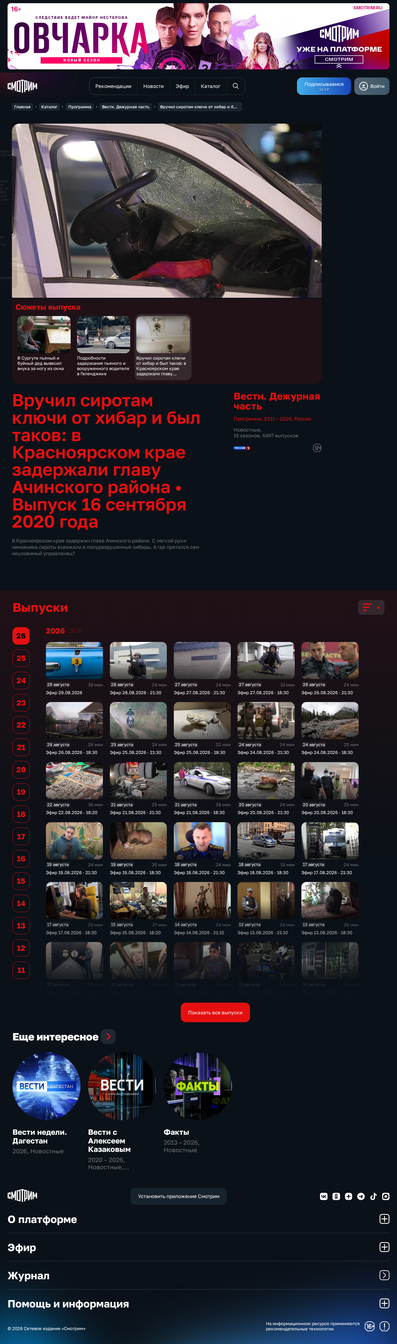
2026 (75, 630)
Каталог (49, 106)
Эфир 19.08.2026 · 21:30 (71, 872)
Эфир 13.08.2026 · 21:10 (262, 932)
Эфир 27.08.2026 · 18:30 (263, 692)
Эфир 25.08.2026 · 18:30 (199, 752)
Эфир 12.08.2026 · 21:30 (71, 992)
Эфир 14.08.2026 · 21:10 (199, 932)
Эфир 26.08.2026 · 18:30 (71, 752)
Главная (22, 106)
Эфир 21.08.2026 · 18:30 (199, 812)
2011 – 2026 (278, 419)
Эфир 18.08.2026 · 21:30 (199, 872)
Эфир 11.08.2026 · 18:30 (262, 992)
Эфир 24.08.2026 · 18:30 (327, 752)
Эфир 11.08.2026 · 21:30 (199, 992)
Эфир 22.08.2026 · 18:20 (71, 812)
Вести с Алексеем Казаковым (109, 1140)
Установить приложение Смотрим (178, 1196)
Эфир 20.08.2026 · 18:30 (327, 812)
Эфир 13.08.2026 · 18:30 (326, 932)
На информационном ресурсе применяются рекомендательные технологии (313, 1326)
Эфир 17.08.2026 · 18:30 (71, 932)
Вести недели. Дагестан (39, 1136)
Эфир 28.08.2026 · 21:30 (135, 692)
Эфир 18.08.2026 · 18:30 (262, 872)
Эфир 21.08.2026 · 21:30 (135, 812)
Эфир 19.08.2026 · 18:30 (135, 872)
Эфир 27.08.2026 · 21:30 (199, 692)
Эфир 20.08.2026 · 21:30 (263, 812)
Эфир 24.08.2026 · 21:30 (263, 752)
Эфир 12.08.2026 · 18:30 (135, 992)
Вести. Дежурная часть (125, 106)
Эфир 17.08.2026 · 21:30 (326, 872)
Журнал (28, 1275)
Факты (176, 1131)
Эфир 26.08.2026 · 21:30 (327, 692)
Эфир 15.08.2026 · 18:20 (135, 932)
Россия (302, 419)
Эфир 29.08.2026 (64, 692)
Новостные (247, 430)
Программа (79, 106)
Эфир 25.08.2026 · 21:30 (135, 752)
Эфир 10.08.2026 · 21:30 (326, 992)
